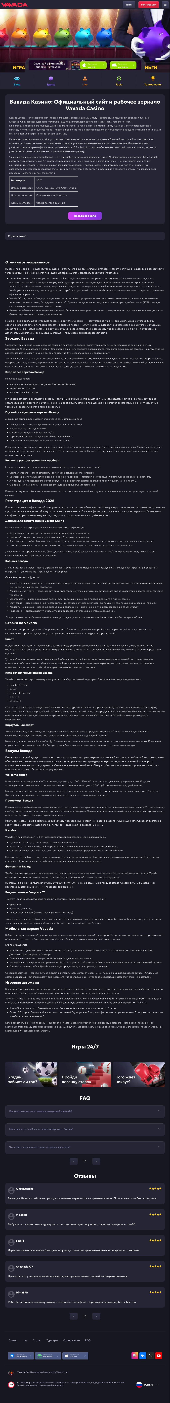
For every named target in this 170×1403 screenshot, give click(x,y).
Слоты (13, 1340)
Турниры (52, 1340)
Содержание (71, 1340)
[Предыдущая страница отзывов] (74, 1316)
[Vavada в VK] (142, 1355)
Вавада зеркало (85, 215)
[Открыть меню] (165, 4)
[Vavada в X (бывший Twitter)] (150, 1355)
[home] (14, 5)
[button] (166, 41)
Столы (37, 1340)
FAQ (87, 1340)
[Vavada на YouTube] (158, 1355)
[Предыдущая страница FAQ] (74, 1161)
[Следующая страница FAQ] (96, 1161)
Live (24, 1340)
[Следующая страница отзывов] (96, 1316)
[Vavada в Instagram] (134, 1355)
